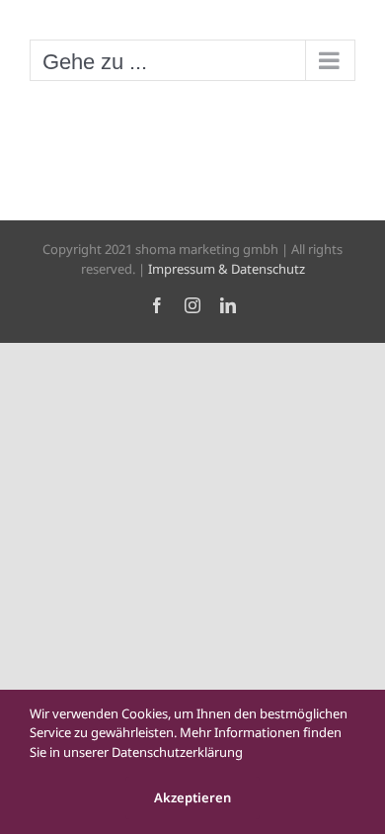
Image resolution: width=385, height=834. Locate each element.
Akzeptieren (192, 797)
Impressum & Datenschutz (226, 269)
